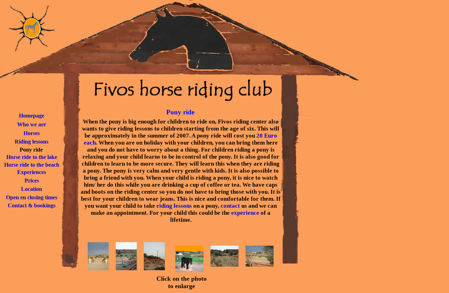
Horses (32, 133)
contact (230, 205)
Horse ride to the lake (31, 157)
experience (245, 212)
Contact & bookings (31, 205)
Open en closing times (31, 197)
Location (31, 189)
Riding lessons (31, 142)
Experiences (31, 172)
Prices (32, 181)
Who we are (31, 124)
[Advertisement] (328, 185)
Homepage (31, 116)
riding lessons (174, 205)
